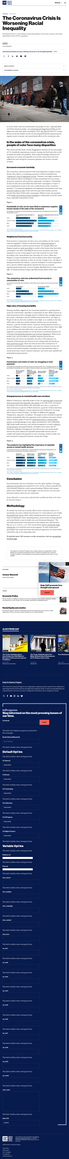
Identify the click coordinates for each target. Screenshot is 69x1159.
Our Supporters (6, 1154)
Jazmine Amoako (62, 663)
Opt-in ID (6, 1118)
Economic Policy (10, 596)
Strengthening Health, (46, 51)
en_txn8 (5, 1047)
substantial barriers (47, 243)
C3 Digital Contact (9, 831)
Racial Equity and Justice (14, 608)
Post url (5, 866)
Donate (58, 3)
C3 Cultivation (7, 803)
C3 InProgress (7, 817)
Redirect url (7, 855)
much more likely (27, 248)
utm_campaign (8, 906)
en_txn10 (6, 1075)
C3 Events (6, 775)
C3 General (6, 760)
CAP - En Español (7, 1152)
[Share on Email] (21, 56)
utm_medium (7, 892)
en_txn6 (5, 1019)
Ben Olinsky (13, 663)
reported (52, 412)
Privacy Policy (6, 1150)
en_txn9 (5, 1061)
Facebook (6, 720)
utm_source (7, 878)
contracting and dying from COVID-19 (43, 129)
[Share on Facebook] (8, 56)
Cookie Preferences (7, 1156)
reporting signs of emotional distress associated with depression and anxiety (34, 401)
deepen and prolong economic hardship (24, 195)
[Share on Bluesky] (17, 56)
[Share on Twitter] (4, 56)
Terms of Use (6, 1148)
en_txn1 (5, 948)
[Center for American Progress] (5, 3)
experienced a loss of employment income (21, 176)
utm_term (6, 934)
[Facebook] (7, 696)
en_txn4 (5, 991)
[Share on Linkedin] (12, 56)
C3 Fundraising (8, 789)
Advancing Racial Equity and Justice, (13, 51)
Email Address (11, 737)
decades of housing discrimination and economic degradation (29, 334)
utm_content (7, 920)
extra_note (6, 1090)
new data (44, 131)
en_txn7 (5, 1033)
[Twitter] (4, 696)
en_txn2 (5, 962)
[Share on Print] (25, 56)
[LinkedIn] (18, 696)
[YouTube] (11, 696)
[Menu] (65, 2)
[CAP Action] (8, 1138)
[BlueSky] (21, 696)
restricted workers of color (16, 191)
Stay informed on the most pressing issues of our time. (32, 713)
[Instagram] (14, 696)
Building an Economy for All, (32, 51)
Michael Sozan (6, 663)
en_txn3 (5, 977)
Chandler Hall (33, 663)
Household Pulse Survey (15, 515)
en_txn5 (5, 1005)
